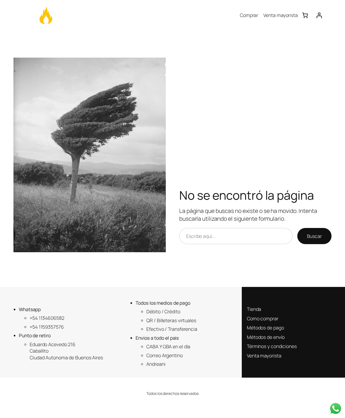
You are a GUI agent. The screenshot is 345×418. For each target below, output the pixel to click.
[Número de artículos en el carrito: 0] (305, 15)
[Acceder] (319, 15)
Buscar (314, 236)
